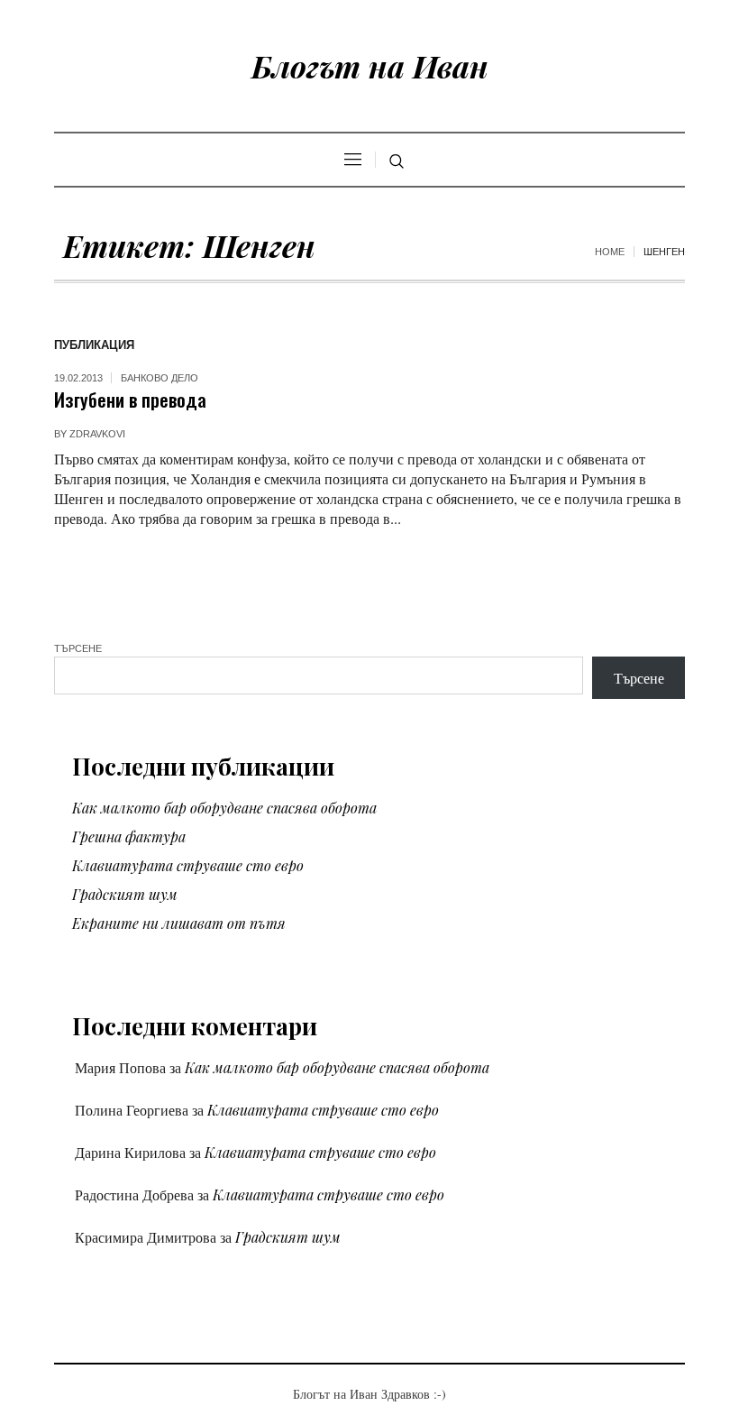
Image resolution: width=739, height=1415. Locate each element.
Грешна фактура (129, 836)
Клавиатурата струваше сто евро (188, 865)
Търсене (78, 648)
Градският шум (125, 894)
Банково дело (159, 377)
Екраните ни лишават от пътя (179, 923)
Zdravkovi (97, 433)
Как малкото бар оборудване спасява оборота (224, 807)
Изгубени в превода (130, 399)
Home (610, 251)
